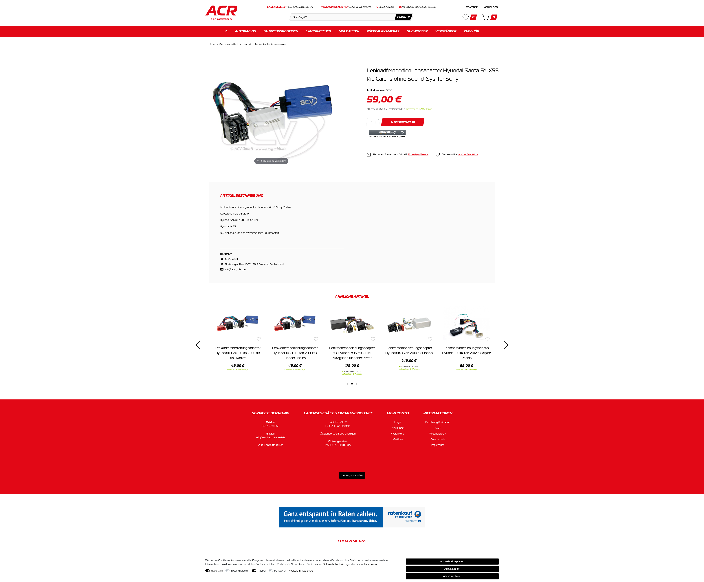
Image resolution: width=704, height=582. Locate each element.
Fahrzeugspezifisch (280, 31)
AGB (438, 428)
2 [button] (352, 384)
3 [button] (356, 384)
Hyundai (247, 44)
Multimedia (349, 31)
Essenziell (217, 570)
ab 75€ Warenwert (345, 7)
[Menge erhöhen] (378, 120)
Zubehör (471, 31)
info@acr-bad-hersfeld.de (419, 7)
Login (397, 422)
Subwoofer (417, 31)
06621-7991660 (270, 426)
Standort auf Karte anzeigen (339, 433)
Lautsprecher (318, 31)
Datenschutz (437, 439)
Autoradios (245, 31)
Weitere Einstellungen (301, 570)
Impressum (437, 445)
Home (212, 44)
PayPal (262, 570)
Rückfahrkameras (382, 31)
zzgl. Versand (396, 109)
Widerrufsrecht (437, 433)
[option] (237, 338)
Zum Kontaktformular (270, 445)
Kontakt (471, 7)
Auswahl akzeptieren (452, 561)
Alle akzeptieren (452, 576)
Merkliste (398, 439)
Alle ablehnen (452, 568)
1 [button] (347, 384)
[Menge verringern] (377, 124)
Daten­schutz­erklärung (335, 564)
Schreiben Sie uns (418, 154)
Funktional (280, 570)
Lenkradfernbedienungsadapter (271, 44)
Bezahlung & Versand (437, 422)
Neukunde (398, 428)
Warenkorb (397, 433)
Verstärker (445, 31)
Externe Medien (240, 570)
